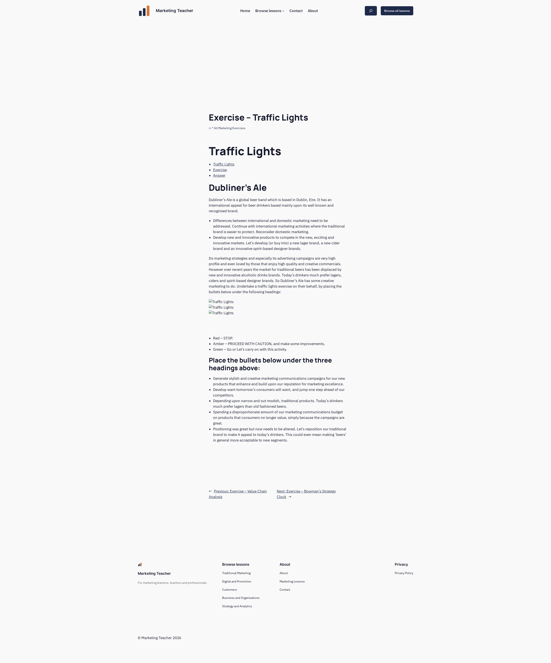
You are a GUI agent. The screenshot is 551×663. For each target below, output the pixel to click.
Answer (219, 175)
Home (245, 10)
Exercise (220, 169)
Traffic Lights (223, 164)
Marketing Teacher (174, 10)
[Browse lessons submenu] (283, 11)
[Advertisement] (275, 56)
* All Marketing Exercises (228, 128)
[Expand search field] (371, 10)
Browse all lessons (397, 11)
